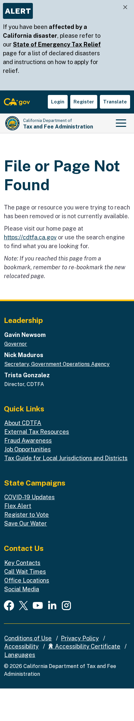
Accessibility (21, 646)
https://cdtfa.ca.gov (30, 237)
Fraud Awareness (28, 440)
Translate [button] (115, 101)
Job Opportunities (27, 449)
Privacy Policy (80, 638)
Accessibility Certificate (87, 646)
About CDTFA (22, 423)
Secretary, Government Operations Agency (57, 364)
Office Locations (26, 580)
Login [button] (57, 101)
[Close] (125, 7)
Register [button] (84, 101)
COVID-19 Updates (29, 497)
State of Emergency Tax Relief (57, 44)
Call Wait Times (25, 571)
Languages (19, 654)
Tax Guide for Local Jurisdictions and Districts (65, 458)
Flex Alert (17, 505)
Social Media (21, 589)
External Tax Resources (36, 431)
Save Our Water (25, 523)
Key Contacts (22, 562)
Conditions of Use (28, 638)
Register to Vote (26, 514)
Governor (15, 344)
